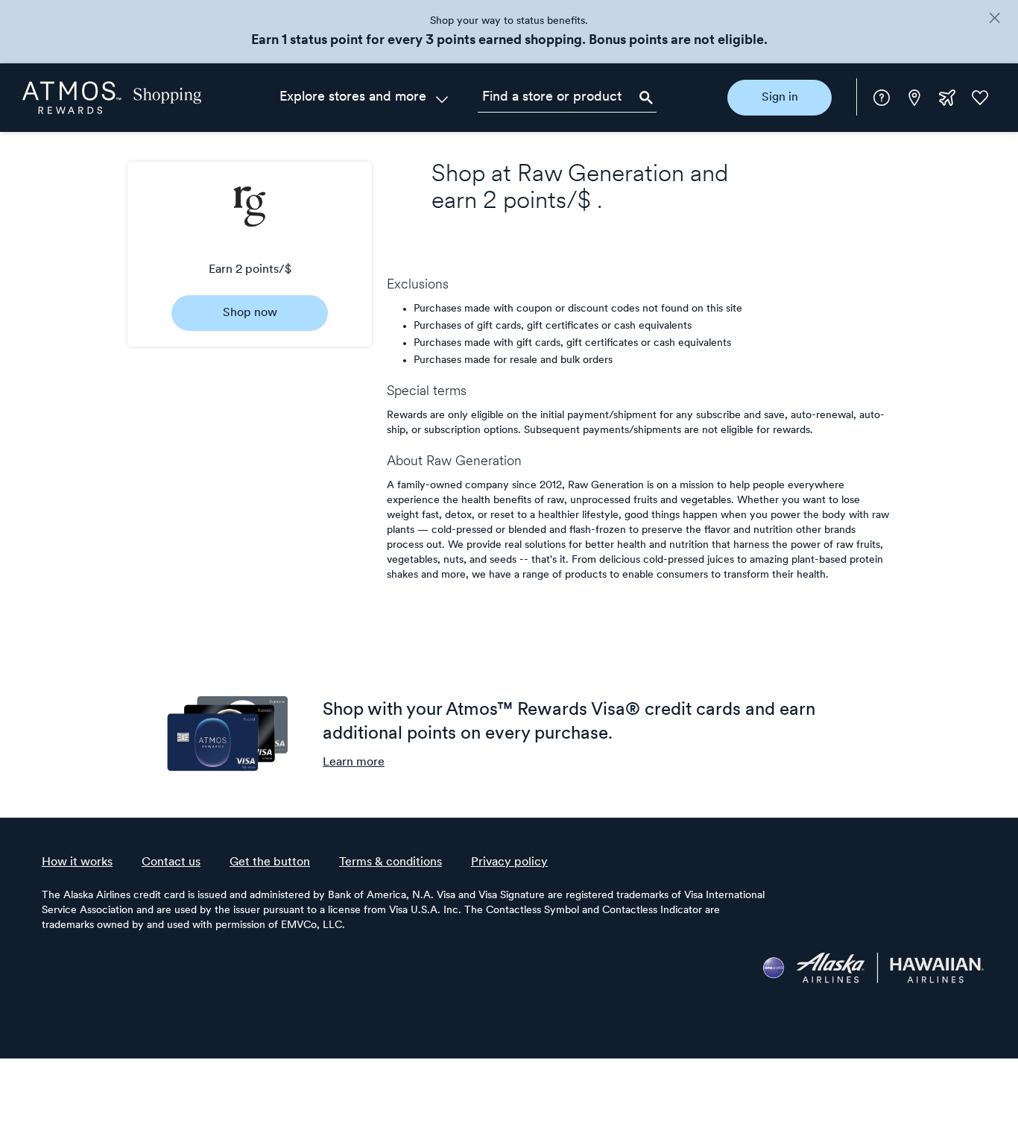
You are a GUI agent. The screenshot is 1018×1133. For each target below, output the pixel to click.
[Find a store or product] (567, 98)
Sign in (780, 98)
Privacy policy (509, 862)
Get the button (270, 862)
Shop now (250, 313)
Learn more (354, 763)
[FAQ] (881, 97)
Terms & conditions (390, 862)
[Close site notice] (994, 19)
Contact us (171, 862)
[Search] (646, 97)
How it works (77, 862)
